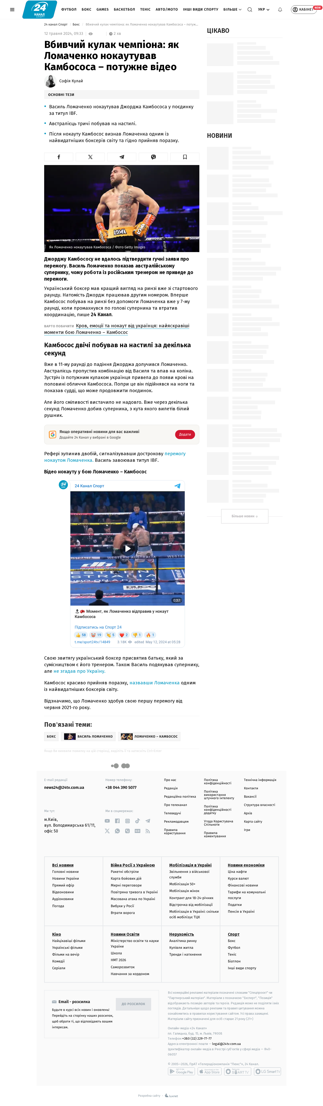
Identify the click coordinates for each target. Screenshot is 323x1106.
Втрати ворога (123, 913)
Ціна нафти (237, 872)
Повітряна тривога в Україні (134, 892)
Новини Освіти (125, 934)
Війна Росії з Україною (133, 865)
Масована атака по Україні (133, 899)
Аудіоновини (62, 899)
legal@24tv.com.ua (226, 1044)
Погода (58, 906)
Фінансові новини (243, 885)
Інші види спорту (200, 9)
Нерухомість (181, 934)
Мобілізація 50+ (182, 884)
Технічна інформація (260, 780)
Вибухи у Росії (122, 906)
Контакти (251, 788)
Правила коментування (215, 834)
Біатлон (234, 961)
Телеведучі (172, 813)
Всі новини (62, 865)
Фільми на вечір (65, 954)
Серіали (58, 968)
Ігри (247, 830)
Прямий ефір (63, 885)
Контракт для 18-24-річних (191, 898)
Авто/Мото (167, 9)
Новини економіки (246, 865)
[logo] (40, 9)
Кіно (56, 934)
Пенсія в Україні (241, 911)
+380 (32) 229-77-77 (197, 1038)
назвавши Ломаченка (154, 683)
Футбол (69, 9)
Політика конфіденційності (217, 781)
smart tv (237, 1071)
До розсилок (133, 1004)
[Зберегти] (185, 157)
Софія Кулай (71, 81)
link (107, 821)
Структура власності (259, 805)
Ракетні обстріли (125, 872)
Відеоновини (63, 892)
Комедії (58, 961)
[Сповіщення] (280, 9)
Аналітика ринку (183, 941)
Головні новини (65, 872)
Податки (235, 905)
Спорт (233, 934)
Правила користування (174, 831)
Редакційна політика (180, 796)
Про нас (170, 780)
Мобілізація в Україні (190, 865)
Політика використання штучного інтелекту (219, 795)
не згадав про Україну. (79, 671)
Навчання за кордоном (130, 974)
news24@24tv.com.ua (64, 787)
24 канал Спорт (56, 24)
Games (103, 9)
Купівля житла (181, 948)
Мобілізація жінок (184, 891)
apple (210, 1071)
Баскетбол (124, 9)
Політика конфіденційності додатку (217, 810)
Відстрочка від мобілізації (191, 905)
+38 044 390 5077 (121, 787)
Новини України (65, 878)
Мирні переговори (126, 885)
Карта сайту (253, 821)
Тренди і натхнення (185, 954)
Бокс (87, 9)
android (181, 1071)
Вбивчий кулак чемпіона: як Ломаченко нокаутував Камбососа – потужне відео (142, 24)
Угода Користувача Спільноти (218, 823)
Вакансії (250, 796)
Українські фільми (67, 948)
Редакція (171, 788)
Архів (248, 813)
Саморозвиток (123, 967)
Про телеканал (175, 805)
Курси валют (238, 878)
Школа (116, 953)
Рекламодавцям (176, 821)
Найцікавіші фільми (69, 941)
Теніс (145, 9)
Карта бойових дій (126, 878)
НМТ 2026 (118, 960)
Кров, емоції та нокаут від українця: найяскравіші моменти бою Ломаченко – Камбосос (116, 329)
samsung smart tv (267, 1071)
